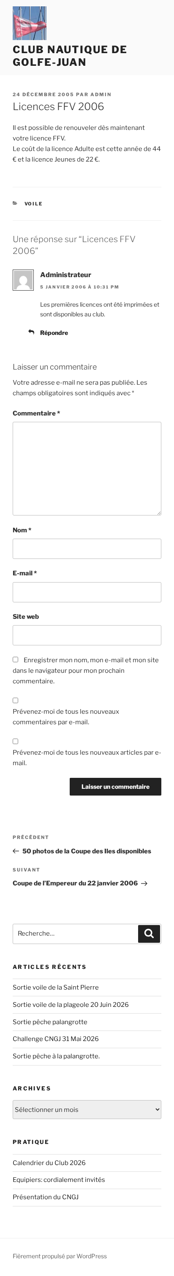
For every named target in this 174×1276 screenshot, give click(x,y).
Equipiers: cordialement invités (59, 1180)
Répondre (54, 332)
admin (100, 94)
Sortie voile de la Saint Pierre (56, 987)
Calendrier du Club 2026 (49, 1163)
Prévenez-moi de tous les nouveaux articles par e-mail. (87, 758)
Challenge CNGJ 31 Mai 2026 (56, 1039)
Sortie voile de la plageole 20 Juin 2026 (71, 1005)
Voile (33, 204)
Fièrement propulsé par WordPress (60, 1256)
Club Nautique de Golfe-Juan (70, 55)
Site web (26, 616)
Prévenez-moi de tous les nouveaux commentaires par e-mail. (66, 717)
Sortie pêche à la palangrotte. (56, 1056)
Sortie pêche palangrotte (50, 1022)
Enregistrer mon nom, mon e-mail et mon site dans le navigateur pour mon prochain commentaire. (86, 670)
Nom (22, 530)
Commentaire (36, 413)
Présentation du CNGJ (46, 1197)
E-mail (25, 573)
